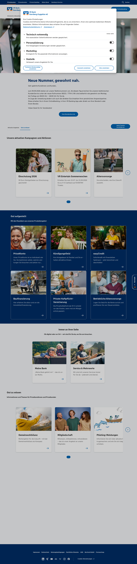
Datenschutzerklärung (31, 27)
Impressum (48, 27)
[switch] (112, 42)
